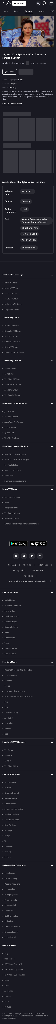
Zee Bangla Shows (12, 395)
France (7, 980)
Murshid (7, 787)
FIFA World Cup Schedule (14, 975)
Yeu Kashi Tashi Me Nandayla (16, 459)
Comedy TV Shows (12, 341)
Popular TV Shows (10, 592)
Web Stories (9, 959)
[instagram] (23, 556)
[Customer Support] (44, 3)
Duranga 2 (8, 830)
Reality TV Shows (11, 347)
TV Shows (29, 11)
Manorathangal (10, 798)
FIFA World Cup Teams (13, 969)
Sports (16, 11)
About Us (26, 565)
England (7, 996)
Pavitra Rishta (10, 427)
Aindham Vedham (11, 814)
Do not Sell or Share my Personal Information (27, 581)
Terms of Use (36, 570)
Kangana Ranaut (11, 932)
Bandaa (7, 728)
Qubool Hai (9, 432)
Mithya (7, 835)
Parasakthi (8, 723)
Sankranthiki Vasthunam (14, 691)
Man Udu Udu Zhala (12, 470)
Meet (6, 502)
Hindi (20, 78)
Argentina (8, 991)
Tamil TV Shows (10, 293)
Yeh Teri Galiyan (11, 416)
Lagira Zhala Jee (11, 465)
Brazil (6, 1001)
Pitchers (7, 857)
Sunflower (8, 846)
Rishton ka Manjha (12, 497)
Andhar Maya (10, 803)
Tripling (7, 851)
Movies (42, 11)
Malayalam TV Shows (13, 304)
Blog (6, 953)
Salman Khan (9, 889)
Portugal (7, 1007)
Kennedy (8, 680)
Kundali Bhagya (10, 621)
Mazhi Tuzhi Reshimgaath (15, 454)
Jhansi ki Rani (9, 611)
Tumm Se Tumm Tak (12, 605)
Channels (11, 565)
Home (5, 11)
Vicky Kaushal (10, 905)
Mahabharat (9, 600)
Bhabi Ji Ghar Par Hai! (13, 62)
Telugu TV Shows (11, 299)
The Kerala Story (11, 712)
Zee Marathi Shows (12, 379)
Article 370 (8, 718)
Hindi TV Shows (10, 283)
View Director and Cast (12, 102)
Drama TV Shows (11, 325)
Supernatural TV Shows (14, 352)
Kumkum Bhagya (11, 616)
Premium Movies (9, 662)
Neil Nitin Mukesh (11, 916)
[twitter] (31, 556)
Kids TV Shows (10, 653)
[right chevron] (6, 128)
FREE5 (53, 11)
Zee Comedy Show (12, 513)
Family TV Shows (11, 336)
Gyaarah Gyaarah (11, 793)
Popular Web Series (11, 774)
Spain (6, 985)
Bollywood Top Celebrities (14, 865)
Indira (6, 643)
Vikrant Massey (10, 878)
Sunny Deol (9, 910)
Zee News (8, 750)
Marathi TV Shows (11, 288)
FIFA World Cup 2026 (13, 964)
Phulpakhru (9, 475)
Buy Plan (20, 3)
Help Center (42, 565)
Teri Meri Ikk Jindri (11, 438)
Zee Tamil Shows (11, 390)
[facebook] (15, 556)
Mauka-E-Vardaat (11, 518)
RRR (6, 734)
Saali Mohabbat (10, 675)
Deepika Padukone (12, 884)
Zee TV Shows (10, 368)
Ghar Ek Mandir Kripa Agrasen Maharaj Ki (21, 524)
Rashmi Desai (10, 937)
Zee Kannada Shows (12, 384)
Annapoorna (9, 637)
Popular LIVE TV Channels (13, 742)
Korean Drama (10, 648)
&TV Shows (9, 374)
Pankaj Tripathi (10, 900)
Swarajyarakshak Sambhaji (15, 481)
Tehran (7, 686)
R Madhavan (9, 873)
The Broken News (11, 819)
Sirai (6, 707)
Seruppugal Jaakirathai (13, 809)
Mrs (6, 702)
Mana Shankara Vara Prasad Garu (18, 696)
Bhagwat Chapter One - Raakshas (18, 670)
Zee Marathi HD (11, 766)
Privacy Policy (17, 570)
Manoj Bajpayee (11, 894)
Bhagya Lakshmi (11, 508)
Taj (5, 841)
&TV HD (7, 761)
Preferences (27, 576)
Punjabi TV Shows (11, 309)
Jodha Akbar (9, 411)
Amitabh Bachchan (12, 926)
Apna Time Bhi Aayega (13, 422)
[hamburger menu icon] (51, 3)
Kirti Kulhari (9, 921)
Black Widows (10, 825)
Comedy (12, 86)
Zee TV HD (8, 755)
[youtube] (39, 556)
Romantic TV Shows (12, 331)
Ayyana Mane (10, 782)
